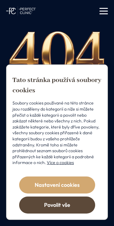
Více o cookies (60, 162)
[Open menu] (103, 11)
